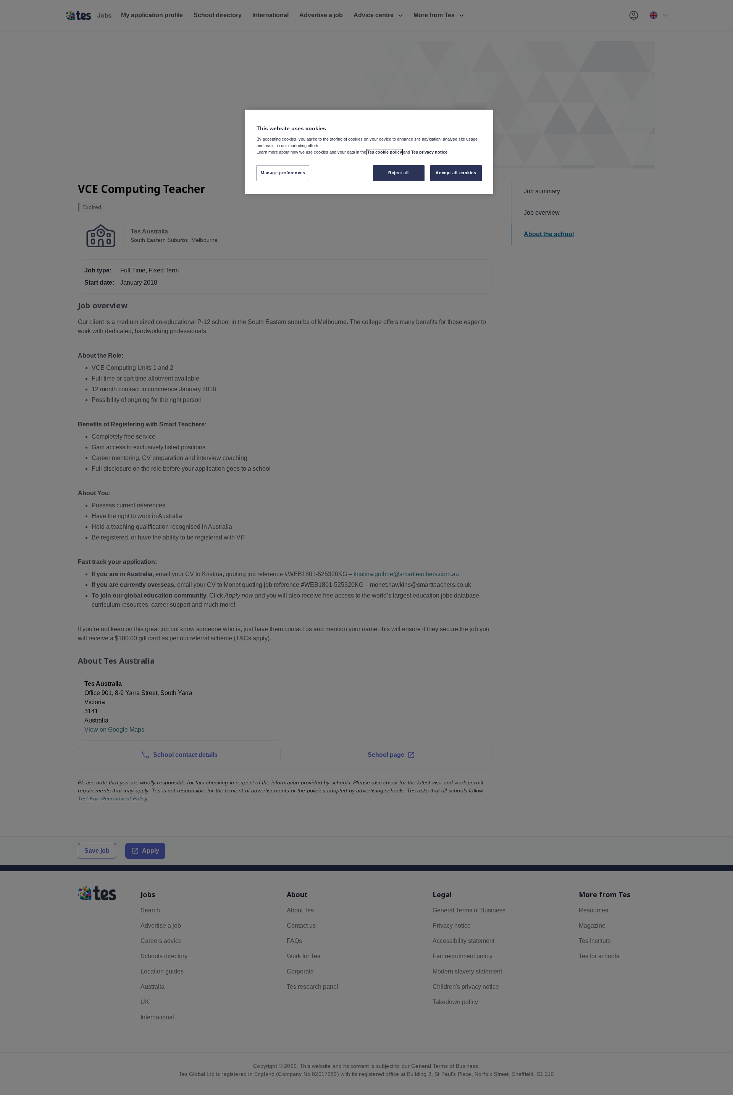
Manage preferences (283, 172)
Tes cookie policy (384, 152)
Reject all (398, 172)
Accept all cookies (456, 172)
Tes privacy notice (429, 152)
